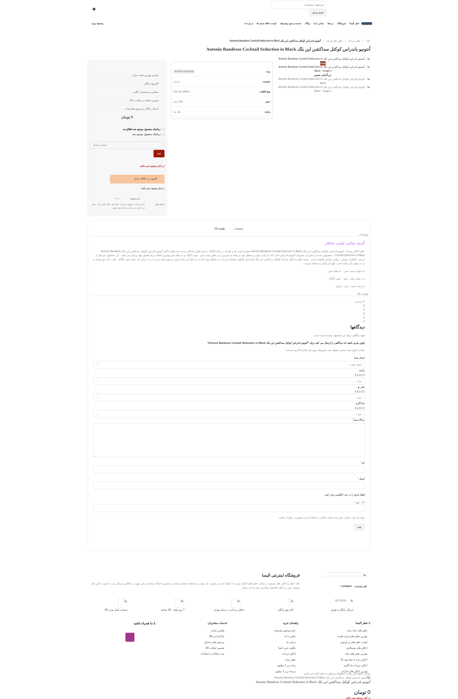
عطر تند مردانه (135, 208)
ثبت (159, 153)
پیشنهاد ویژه (97, 23)
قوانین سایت (217, 630)
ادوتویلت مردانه (127, 204)
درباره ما (291, 642)
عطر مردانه (354, 41)
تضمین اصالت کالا (215, 648)
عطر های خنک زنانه (357, 630)
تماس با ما (290, 636)
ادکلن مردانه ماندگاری (355, 665)
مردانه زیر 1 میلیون (285, 671)
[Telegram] (151, 637)
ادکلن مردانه (289, 654)
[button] (148, 178)
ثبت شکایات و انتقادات (212, 654)
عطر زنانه (290, 659)
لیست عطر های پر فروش (353, 642)
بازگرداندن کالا (216, 636)
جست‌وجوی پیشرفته (285, 630)
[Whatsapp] (140, 637)
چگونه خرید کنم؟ (287, 648)
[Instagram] (129, 637)
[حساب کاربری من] (89, 8)
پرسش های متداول (214, 642)
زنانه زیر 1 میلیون (286, 665)
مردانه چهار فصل (119, 208)
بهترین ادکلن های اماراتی (354, 671)
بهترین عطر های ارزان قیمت (352, 636)
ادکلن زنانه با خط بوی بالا (354, 659)
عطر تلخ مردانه (334, 41)
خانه (368, 41)
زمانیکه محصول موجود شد (146, 134)
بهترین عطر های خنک (356, 654)
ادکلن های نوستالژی (356, 648)
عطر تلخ (115, 204)
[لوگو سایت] (357, 8)
